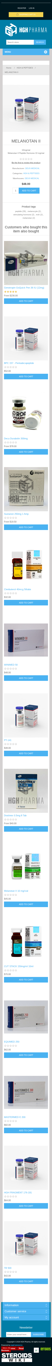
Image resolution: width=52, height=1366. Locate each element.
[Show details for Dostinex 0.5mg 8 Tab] (26, 791)
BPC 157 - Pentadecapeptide (19, 363)
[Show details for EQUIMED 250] (26, 1017)
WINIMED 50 (11, 664)
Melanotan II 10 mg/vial (16, 891)
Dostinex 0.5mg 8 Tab (15, 815)
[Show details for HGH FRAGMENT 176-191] (26, 1168)
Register (22, 8)
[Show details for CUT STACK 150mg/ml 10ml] (26, 942)
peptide (18, 211)
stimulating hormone (22, 214)
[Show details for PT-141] (26, 715)
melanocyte (33, 211)
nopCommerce (16, 1345)
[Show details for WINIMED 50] (26, 640)
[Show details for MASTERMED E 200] (26, 1092)
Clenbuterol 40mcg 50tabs (17, 589)
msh (38, 214)
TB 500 (7, 1268)
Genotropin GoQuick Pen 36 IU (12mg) (24, 287)
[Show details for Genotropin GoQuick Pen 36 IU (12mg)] (26, 263)
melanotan (27, 218)
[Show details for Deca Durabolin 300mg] (26, 414)
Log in (31, 8)
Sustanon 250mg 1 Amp (16, 514)
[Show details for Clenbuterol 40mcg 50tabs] (26, 565)
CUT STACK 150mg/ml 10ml (18, 966)
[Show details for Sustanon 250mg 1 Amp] (26, 489)
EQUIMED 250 (11, 1041)
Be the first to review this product (26, 163)
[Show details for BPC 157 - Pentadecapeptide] (26, 338)
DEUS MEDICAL (32, 168)
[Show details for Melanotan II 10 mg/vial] (26, 866)
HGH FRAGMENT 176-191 (18, 1192)
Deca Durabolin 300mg (16, 438)
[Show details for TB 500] (26, 1243)
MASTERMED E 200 (14, 1117)
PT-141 (7, 740)
